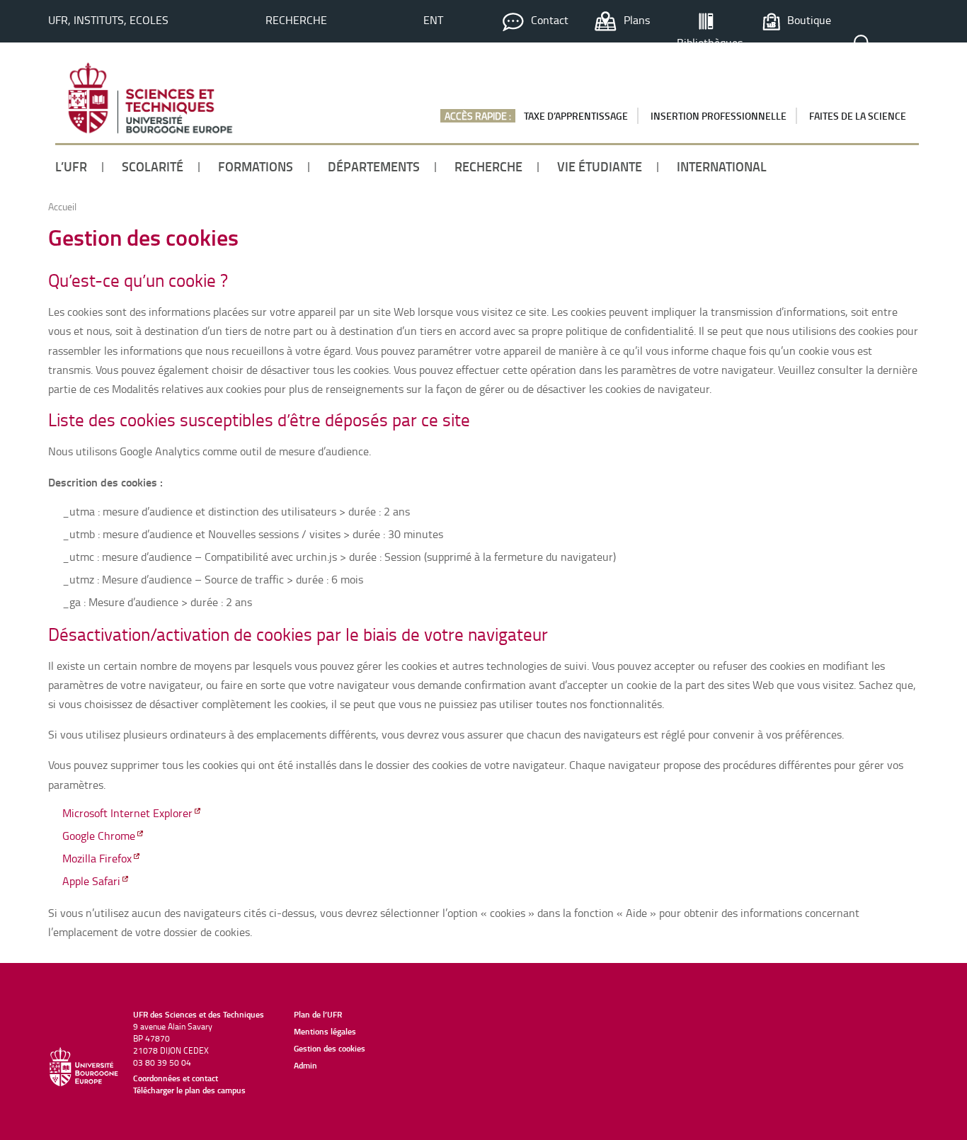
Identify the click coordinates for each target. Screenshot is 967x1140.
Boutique (809, 20)
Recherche (296, 20)
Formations (255, 166)
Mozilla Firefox (97, 858)
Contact (549, 20)
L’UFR (71, 166)
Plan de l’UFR (318, 1014)
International (722, 166)
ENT (433, 20)
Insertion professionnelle (718, 115)
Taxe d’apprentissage (576, 115)
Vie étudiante (599, 166)
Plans (637, 20)
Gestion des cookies (329, 1048)
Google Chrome (98, 835)
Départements (374, 166)
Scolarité (152, 166)
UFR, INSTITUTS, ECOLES (108, 20)
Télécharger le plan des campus (189, 1090)
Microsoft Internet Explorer (127, 813)
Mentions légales (325, 1031)
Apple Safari (91, 881)
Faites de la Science (857, 115)
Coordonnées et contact (175, 1078)
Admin (305, 1065)
